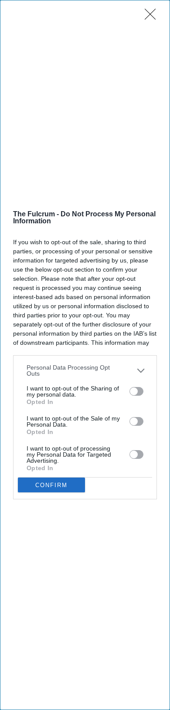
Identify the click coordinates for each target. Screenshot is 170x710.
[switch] (136, 391)
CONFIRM (51, 485)
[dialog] (85, 355)
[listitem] (85, 370)
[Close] (153, 17)
